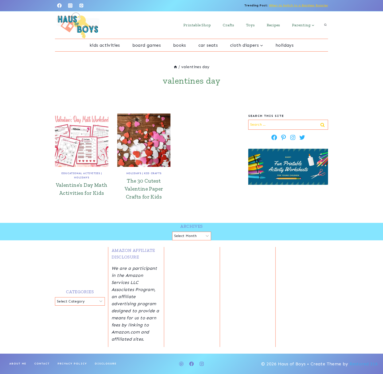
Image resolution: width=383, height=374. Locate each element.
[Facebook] (59, 5)
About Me (17, 363)
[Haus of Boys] (77, 25)
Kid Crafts (152, 173)
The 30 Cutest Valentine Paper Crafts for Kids (144, 188)
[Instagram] (70, 5)
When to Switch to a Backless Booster (298, 5)
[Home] (175, 67)
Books (179, 45)
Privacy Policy (72, 363)
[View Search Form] (325, 25)
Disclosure (106, 363)
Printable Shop (197, 25)
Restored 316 (364, 363)
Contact (42, 363)
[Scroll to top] (371, 356)
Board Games (146, 45)
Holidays (284, 45)
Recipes (273, 25)
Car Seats (208, 45)
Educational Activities (80, 173)
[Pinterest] (81, 5)
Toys (250, 25)
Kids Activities (105, 45)
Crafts (228, 25)
